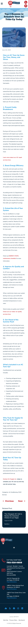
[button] (14, 547)
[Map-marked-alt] (6, 608)
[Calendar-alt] (25, 5)
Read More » (7, 524)
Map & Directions (12, 582)
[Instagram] (18, 608)
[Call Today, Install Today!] (3, 560)
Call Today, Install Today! (14, 560)
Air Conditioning (13, 492)
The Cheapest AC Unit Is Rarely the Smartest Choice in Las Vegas (13, 516)
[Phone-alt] (25, 2)
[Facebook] (14, 608)
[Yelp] (10, 608)
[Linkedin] (22, 608)
